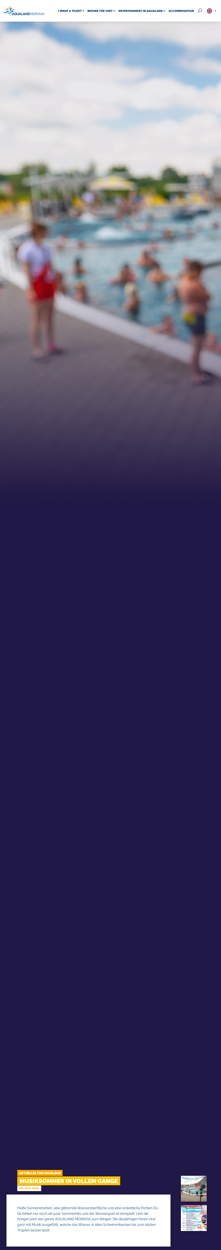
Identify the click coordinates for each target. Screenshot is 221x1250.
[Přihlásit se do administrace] (216, 1245)
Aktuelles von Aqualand (40, 1173)
